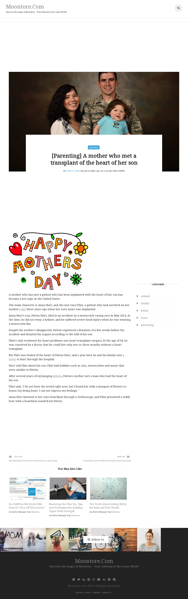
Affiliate (96, 592)
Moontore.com (25, 6)
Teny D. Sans (72, 171)
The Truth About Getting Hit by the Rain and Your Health (108, 505)
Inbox (37, 512)
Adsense (106, 592)
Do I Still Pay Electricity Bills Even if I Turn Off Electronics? (27, 505)
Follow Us (98, 539)
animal (145, 296)
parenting (93, 147)
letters (57, 376)
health (145, 303)
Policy (87, 592)
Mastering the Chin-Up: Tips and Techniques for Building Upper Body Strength (66, 507)
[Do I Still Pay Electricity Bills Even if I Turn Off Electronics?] (28, 489)
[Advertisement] (94, 47)
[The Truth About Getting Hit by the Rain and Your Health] (108, 489)
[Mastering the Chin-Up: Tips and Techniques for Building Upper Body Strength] (68, 489)
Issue (144, 317)
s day (22, 309)
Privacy (79, 592)
